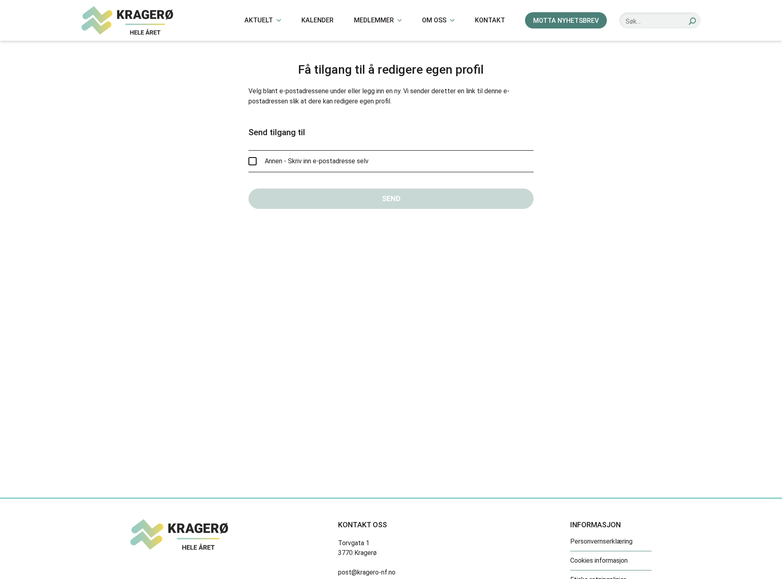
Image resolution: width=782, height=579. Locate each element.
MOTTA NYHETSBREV (566, 20)
